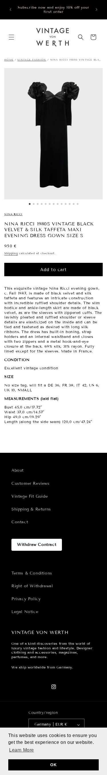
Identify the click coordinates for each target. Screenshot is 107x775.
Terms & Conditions (31, 573)
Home (8, 59)
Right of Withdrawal (32, 586)
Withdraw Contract (36, 544)
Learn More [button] (21, 750)
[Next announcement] (96, 9)
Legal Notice (24, 611)
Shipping (11, 253)
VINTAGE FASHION (31, 59)
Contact (19, 522)
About (17, 470)
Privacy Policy (26, 598)
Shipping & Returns (31, 509)
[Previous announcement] (10, 9)
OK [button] (53, 764)
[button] (11, 37)
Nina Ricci (13, 214)
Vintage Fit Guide (29, 496)
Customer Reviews (30, 483)
